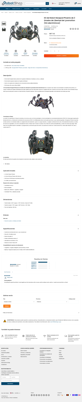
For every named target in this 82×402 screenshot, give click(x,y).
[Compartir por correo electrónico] (78, 29)
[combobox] (35, 3)
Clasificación (61, 358)
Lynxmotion (46, 26)
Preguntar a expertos (25, 55)
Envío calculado (52, 38)
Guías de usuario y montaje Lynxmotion (12, 220)
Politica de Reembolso (7, 312)
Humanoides (27, 8)
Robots (6, 12)
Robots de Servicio (16, 8)
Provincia (38, 298)
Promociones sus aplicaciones (46, 361)
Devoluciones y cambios (6, 356)
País (4, 298)
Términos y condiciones (25, 352)
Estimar (7, 306)
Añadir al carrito (61, 55)
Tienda (7, 8)
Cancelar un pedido (5, 358)
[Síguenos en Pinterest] (39, 395)
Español (17, 393)
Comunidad (44, 8)
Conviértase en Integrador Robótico (45, 351)
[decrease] (50, 51)
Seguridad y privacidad (25, 354)
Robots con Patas (19, 12)
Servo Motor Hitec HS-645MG (18, 65)
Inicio (2, 12)
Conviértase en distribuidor (45, 357)
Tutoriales (61, 356)
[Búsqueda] (47, 3)
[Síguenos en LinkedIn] (46, 395)
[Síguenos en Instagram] (36, 395)
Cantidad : (46, 51)
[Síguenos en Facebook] (32, 395)
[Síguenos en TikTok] (44, 395)
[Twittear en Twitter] (75, 29)
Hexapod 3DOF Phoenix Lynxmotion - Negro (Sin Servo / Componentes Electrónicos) (30, 67)
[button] (47, 29)
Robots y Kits (11, 12)
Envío (2, 354)
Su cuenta (3, 350)
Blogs (60, 352)
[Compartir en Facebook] (70, 29)
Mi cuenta (61, 4)
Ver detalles (6, 55)
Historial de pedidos (5, 352)
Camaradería (36, 8)
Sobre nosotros (23, 350)
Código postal (72, 298)
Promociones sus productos (46, 359)
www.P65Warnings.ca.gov (55, 321)
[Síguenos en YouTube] (41, 395)
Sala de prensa (23, 356)
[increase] (58, 51)
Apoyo (50, 8)
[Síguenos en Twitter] (34, 395)
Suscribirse (10, 383)
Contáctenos (4, 364)
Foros (60, 350)
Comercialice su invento (45, 363)
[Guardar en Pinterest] (73, 29)
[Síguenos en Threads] (49, 395)
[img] (7, 275)
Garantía (3, 360)
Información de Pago (5, 362)
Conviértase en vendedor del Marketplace (46, 354)
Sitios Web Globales (5, 393)
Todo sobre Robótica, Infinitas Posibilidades (9, 397)
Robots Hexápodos (27, 12)
